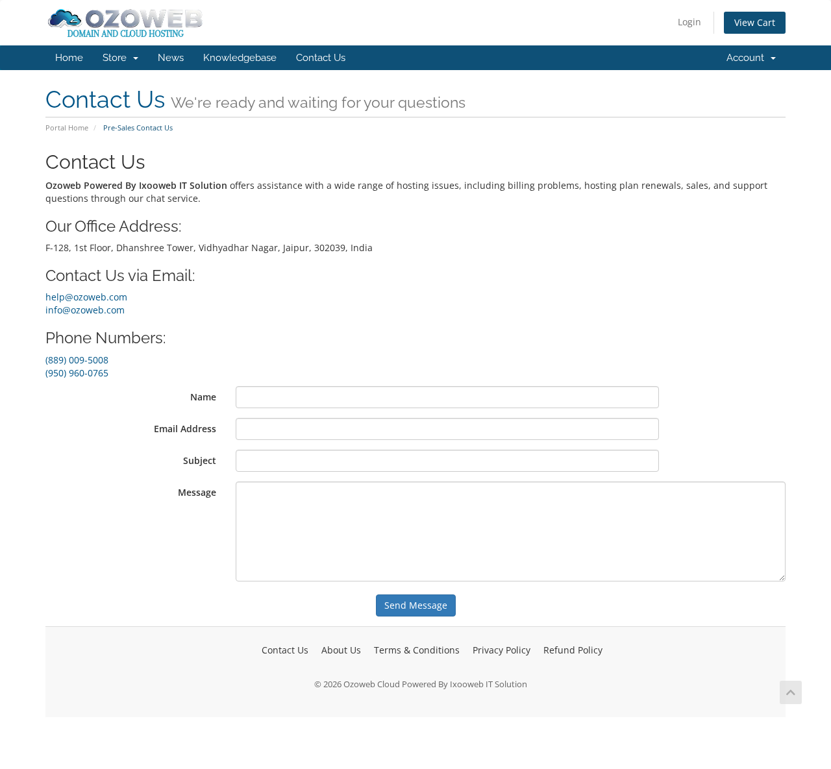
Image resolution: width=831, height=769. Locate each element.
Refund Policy (572, 650)
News (171, 58)
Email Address (185, 428)
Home (69, 58)
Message (197, 492)
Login (689, 22)
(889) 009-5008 (76, 360)
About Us (341, 650)
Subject (199, 460)
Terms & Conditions (417, 650)
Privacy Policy (501, 650)
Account (747, 58)
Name (203, 397)
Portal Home (66, 127)
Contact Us (320, 58)
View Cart (754, 22)
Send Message (415, 605)
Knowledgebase (240, 58)
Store (117, 58)
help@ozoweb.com (86, 297)
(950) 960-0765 (76, 373)
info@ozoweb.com (85, 310)
